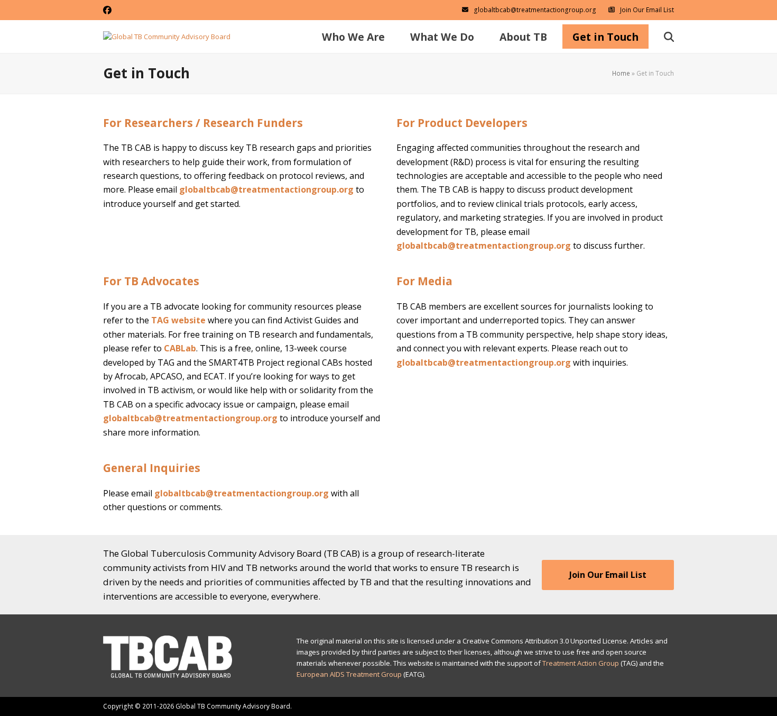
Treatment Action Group (580, 663)
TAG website (178, 320)
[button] (669, 36)
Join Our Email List (647, 9)
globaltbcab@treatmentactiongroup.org (535, 9)
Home (621, 73)
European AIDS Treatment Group (349, 674)
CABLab (180, 348)
